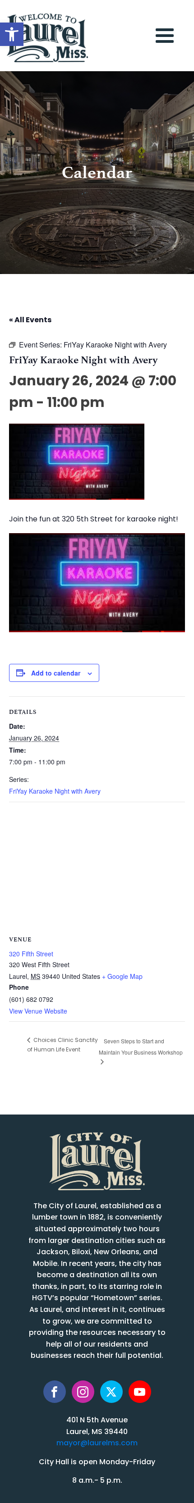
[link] (11, 34)
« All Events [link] (30, 320)
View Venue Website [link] (38, 1010)
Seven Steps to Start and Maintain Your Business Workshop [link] (141, 1046)
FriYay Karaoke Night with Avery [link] (55, 790)
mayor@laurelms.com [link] (97, 1443)
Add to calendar (55, 672)
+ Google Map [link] (122, 976)
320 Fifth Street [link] (31, 953)
